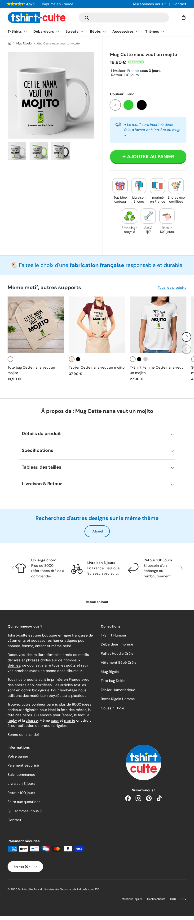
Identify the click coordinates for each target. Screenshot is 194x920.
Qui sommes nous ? (149, 4)
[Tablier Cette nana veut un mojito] (97, 324)
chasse (32, 720)
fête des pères (20, 715)
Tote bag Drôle (113, 680)
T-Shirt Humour (114, 635)
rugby (12, 720)
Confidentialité (156, 899)
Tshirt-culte (25, 889)
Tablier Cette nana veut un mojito (97, 367)
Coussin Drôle (112, 708)
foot (81, 715)
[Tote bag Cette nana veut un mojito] (36, 324)
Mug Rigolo (24, 43)
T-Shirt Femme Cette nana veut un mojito (156, 370)
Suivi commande (21, 774)
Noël (52, 709)
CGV (183, 899)
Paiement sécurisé (23, 765)
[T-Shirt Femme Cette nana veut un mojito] (158, 324)
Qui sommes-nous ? (25, 811)
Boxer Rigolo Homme (118, 699)
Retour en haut (97, 602)
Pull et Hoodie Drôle (117, 653)
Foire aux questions (24, 801)
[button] (183, 17)
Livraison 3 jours (21, 783)
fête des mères (73, 709)
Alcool (97, 531)
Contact (179, 4)
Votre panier (18, 756)
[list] (51, 95)
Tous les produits (172, 287)
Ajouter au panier (150, 156)
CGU (173, 899)
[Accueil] (10, 43)
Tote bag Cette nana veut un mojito (31, 370)
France (133, 70)
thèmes (14, 665)
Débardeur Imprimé (117, 644)
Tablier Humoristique (118, 690)
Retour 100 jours (21, 792)
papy (55, 720)
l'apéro (67, 715)
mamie (69, 720)
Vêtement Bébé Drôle (119, 662)
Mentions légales (132, 899)
